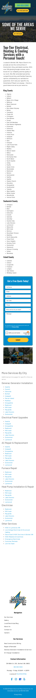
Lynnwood (8, 440)
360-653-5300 (18, 667)
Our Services (8, 617)
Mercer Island (9, 398)
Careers (6, 633)
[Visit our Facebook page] (11, 679)
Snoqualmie (9, 403)
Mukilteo (8, 400)
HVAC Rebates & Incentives (14, 537)
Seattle (7, 387)
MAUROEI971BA (21, 674)
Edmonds (8, 391)
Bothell (7, 394)
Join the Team (9, 543)
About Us (7, 626)
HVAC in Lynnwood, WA (12, 528)
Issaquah (8, 396)
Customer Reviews (11, 541)
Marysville (8, 410)
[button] (33, 7)
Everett (7, 389)
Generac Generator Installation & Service (17, 650)
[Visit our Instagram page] (16, 679)
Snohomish (9, 414)
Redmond (8, 405)
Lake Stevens (9, 412)
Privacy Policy (15, 326)
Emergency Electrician (12, 539)
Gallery (6, 620)
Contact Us (8, 629)
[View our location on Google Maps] (20, 679)
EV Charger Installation (12, 653)
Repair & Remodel (10, 646)
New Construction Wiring (12, 643)
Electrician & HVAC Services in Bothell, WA (19, 534)
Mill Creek (8, 407)
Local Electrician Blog (11, 623)
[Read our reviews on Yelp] (24, 679)
